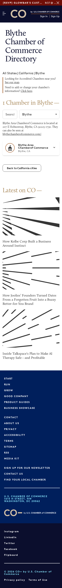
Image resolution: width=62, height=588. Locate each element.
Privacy (10, 429)
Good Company (16, 396)
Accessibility (14, 434)
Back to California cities (22, 168)
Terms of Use (38, 579)
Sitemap (10, 446)
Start (8, 378)
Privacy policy (14, 579)
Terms (8, 440)
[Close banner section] (58, 3)
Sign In (44, 16)
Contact (11, 417)
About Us (11, 423)
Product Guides (17, 402)
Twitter (9, 543)
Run (7, 384)
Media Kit (11, 458)
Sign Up (55, 16)
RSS (6, 452)
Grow (8, 390)
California (26, 73)
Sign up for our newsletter (27, 467)
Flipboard (11, 554)
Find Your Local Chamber (25, 479)
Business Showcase (19, 407)
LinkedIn (10, 537)
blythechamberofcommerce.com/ (22, 134)
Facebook (10, 548)
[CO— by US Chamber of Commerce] (18, 14)
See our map (12, 82)
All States (10, 73)
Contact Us (13, 473)
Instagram (11, 531)
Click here (26, 91)
